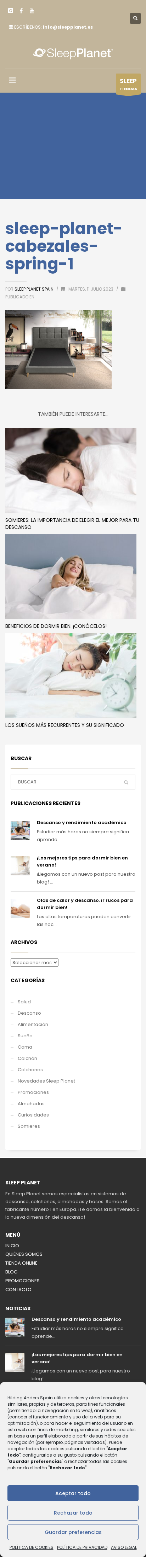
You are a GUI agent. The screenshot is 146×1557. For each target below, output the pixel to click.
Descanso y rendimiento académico (82, 822)
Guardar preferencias (73, 1532)
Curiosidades (33, 1115)
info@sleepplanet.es (68, 27)
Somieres (29, 1126)
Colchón (27, 1058)
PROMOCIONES (22, 1280)
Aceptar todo (73, 1493)
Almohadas (31, 1103)
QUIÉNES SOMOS (24, 1254)
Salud (24, 1001)
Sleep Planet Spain (35, 289)
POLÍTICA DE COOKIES (32, 1547)
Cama (25, 1047)
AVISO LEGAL (124, 1547)
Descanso (29, 1013)
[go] (126, 782)
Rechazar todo (73, 1512)
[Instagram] (10, 10)
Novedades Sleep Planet (46, 1081)
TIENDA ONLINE (21, 1263)
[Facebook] (21, 10)
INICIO (12, 1245)
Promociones (33, 1092)
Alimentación (33, 1024)
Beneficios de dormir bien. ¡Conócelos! (56, 626)
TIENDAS (128, 84)
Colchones (30, 1069)
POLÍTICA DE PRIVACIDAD (82, 1547)
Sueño (25, 1035)
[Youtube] (32, 10)
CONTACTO (18, 1289)
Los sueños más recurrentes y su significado (64, 725)
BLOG (11, 1272)
